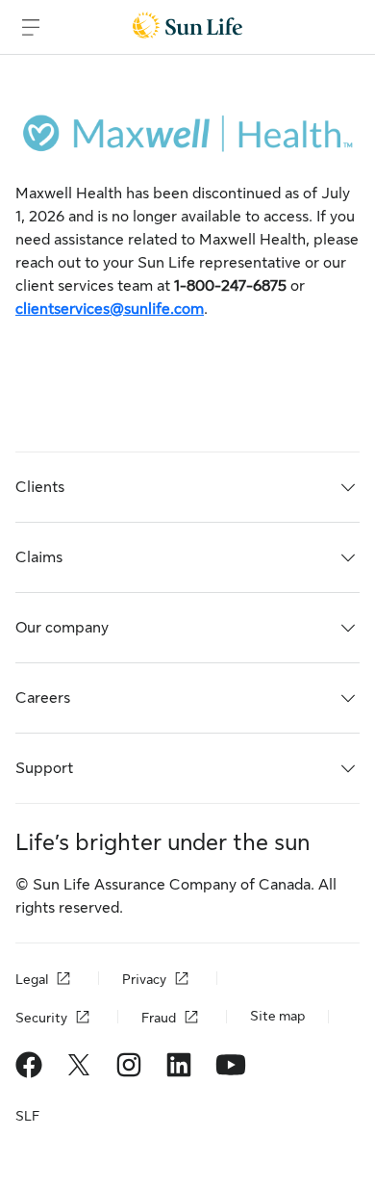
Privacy (144, 979)
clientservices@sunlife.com (109, 309)
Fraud (158, 1017)
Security (41, 1017)
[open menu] (30, 27)
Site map (277, 1015)
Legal (31, 979)
